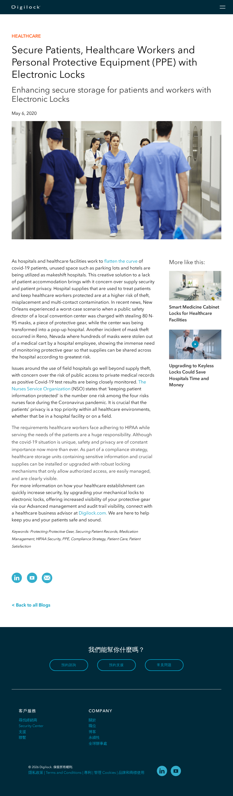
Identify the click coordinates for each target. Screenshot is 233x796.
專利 (87, 772)
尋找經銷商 (28, 720)
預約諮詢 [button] (68, 665)
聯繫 (22, 737)
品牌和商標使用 (131, 772)
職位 (92, 726)
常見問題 (164, 665)
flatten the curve (121, 261)
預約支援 (116, 665)
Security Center (31, 726)
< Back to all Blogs (31, 605)
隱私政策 (35, 772)
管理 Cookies (105, 772)
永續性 (94, 737)
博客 (92, 732)
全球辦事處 (98, 743)
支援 (22, 732)
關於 (92, 720)
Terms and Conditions (64, 772)
